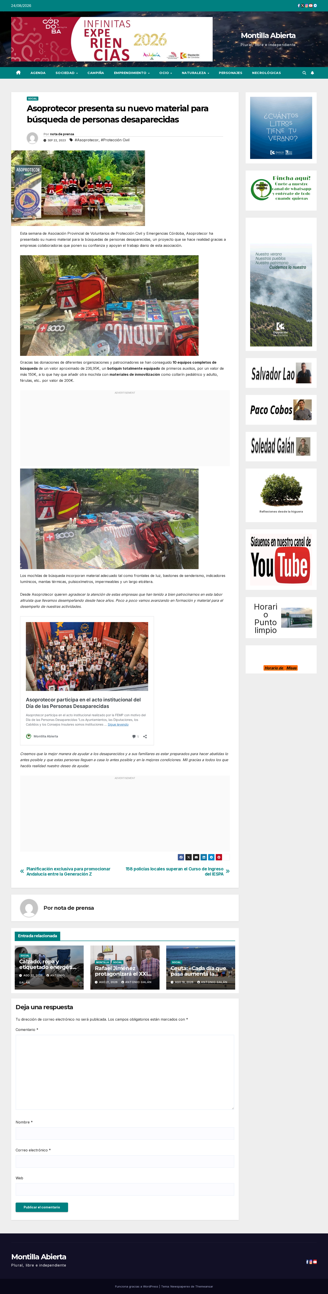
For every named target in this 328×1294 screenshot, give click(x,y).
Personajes (230, 73)
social (32, 98)
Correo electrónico (33, 1150)
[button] (304, 73)
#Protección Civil (115, 140)
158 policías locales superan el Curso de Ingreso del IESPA (175, 871)
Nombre (24, 1122)
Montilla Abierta (268, 35)
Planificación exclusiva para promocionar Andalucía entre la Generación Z (68, 871)
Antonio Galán (138, 982)
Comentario (27, 1029)
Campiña (95, 73)
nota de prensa (62, 134)
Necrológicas (266, 73)
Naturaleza (194, 73)
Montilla (102, 962)
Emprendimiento (131, 73)
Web (19, 1178)
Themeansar (204, 1286)
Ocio (164, 73)
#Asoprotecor (87, 140)
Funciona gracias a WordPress (137, 1286)
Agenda (38, 73)
